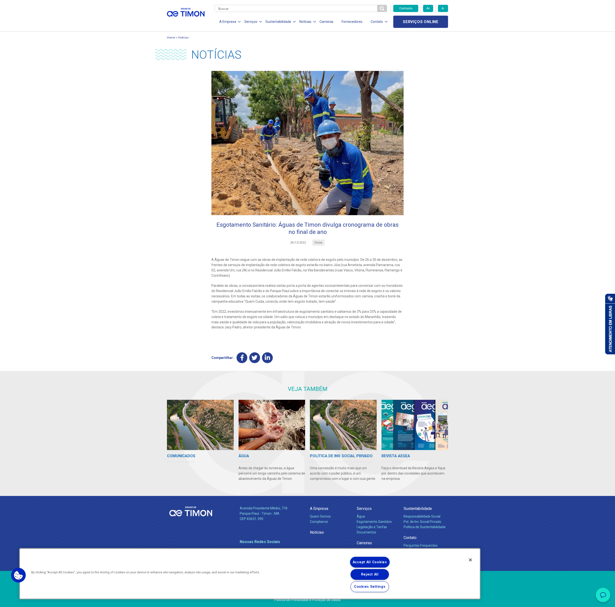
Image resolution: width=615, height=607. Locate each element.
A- (443, 8)
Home (171, 37)
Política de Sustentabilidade (425, 527)
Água (361, 516)
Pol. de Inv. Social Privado (422, 522)
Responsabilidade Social (422, 516)
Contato (410, 537)
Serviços (364, 508)
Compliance (319, 522)
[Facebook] (242, 357)
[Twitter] (254, 357)
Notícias (183, 37)
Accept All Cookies (370, 562)
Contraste (405, 8)
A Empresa (319, 508)
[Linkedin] (267, 357)
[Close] (470, 560)
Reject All (370, 574)
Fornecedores (352, 22)
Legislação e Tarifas (372, 527)
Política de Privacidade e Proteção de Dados (307, 600)
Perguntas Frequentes (420, 545)
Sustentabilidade (418, 508)
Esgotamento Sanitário (374, 522)
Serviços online (420, 21)
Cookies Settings (370, 587)
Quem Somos (320, 516)
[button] (18, 575)
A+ (428, 8)
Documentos (366, 532)
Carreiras (326, 22)
